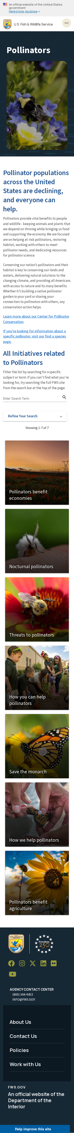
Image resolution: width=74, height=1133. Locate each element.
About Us (20, 1021)
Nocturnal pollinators (31, 566)
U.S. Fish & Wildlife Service (33, 24)
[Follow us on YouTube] (14, 974)
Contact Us (23, 1036)
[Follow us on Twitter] (34, 963)
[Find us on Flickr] (55, 963)
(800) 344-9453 (22, 994)
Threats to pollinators (31, 635)
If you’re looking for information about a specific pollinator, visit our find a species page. (34, 336)
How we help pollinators (34, 840)
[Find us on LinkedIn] (44, 963)
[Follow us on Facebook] (12, 963)
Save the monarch (28, 772)
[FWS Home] (7, 24)
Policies (19, 1050)
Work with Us (25, 1064)
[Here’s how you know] (37, 8)
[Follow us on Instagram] (23, 963)
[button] (35, 416)
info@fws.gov (23, 999)
